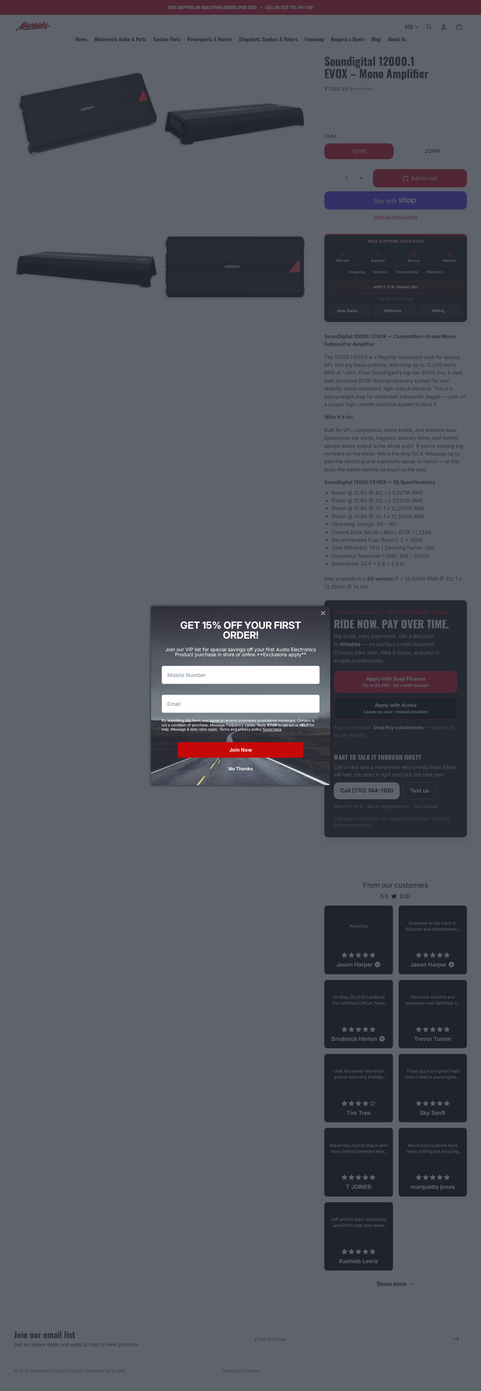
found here (272, 729)
